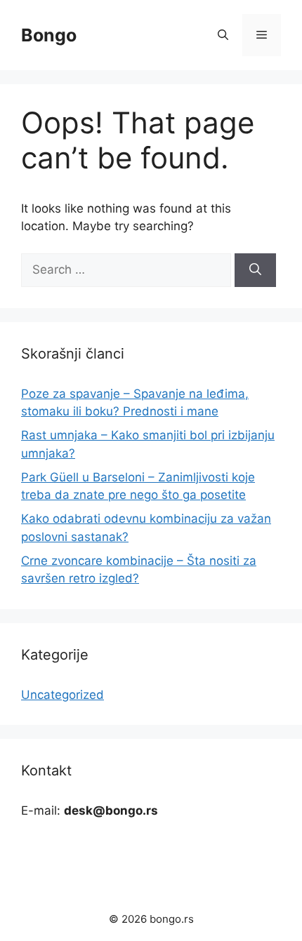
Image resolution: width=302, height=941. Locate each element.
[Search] (255, 270)
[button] (223, 35)
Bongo (49, 35)
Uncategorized (62, 695)
